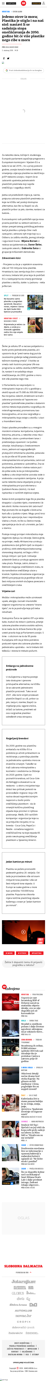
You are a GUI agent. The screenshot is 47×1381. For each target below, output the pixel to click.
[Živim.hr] (31, 1293)
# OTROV (22, 953)
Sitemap (35, 1354)
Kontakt (15, 1351)
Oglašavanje (27, 1351)
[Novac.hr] (23, 1315)
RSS (27, 1354)
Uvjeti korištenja (22, 1343)
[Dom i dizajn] (33, 1304)
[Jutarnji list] (23, 1281)
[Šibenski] (32, 1333)
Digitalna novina (15, 1354)
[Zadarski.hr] (15, 1333)
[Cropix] (23, 1321)
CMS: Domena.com (31, 1371)
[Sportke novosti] (31, 1287)
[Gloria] (20, 1298)
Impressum (32, 1348)
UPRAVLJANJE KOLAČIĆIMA (23, 1362)
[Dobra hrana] (18, 1304)
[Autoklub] (23, 1310)
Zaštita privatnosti (15, 1348)
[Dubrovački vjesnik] (23, 1327)
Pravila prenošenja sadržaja (22, 1345)
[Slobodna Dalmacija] (23, 3)
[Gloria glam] (28, 1298)
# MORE (9, 953)
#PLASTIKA (36, 953)
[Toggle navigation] (3, 3)
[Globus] (18, 1293)
